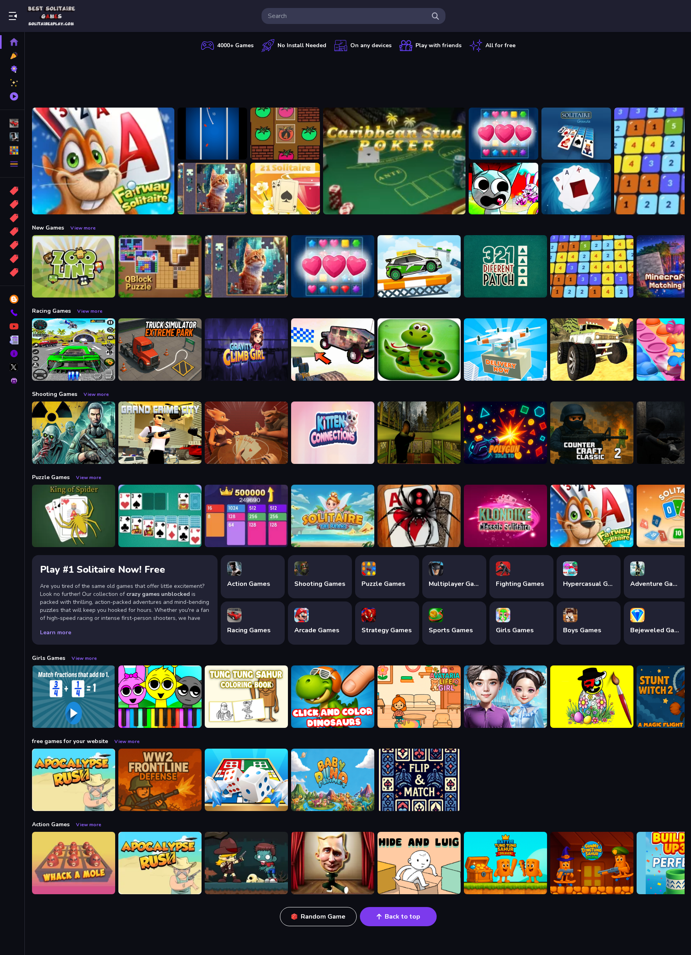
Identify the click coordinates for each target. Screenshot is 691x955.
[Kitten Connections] (332, 433)
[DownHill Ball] (212, 134)
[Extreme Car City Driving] (73, 349)
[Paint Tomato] (285, 134)
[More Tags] (12, 272)
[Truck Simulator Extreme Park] (160, 349)
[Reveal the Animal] (73, 696)
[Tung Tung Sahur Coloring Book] (246, 696)
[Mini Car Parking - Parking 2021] (419, 266)
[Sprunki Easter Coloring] (591, 696)
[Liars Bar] (246, 433)
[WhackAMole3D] (73, 863)
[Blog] (12, 299)
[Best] (12, 259)
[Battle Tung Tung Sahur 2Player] (505, 863)
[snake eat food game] (419, 349)
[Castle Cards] (419, 780)
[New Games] (12, 55)
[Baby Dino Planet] (332, 780)
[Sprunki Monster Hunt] (503, 189)
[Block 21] (591, 266)
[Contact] (12, 313)
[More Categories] (12, 164)
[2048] (12, 245)
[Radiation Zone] (73, 433)
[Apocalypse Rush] (73, 780)
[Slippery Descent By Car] (332, 349)
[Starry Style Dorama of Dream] (505, 696)
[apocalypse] (12, 231)
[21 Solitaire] (285, 189)
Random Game (323, 916)
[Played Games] (12, 96)
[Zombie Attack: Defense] (246, 863)
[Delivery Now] (505, 349)
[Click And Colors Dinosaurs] (332, 696)
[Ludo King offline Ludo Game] (246, 780)
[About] (12, 353)
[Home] (12, 42)
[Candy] (12, 191)
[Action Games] (12, 137)
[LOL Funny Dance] (332, 863)
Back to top (402, 916)
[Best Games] (12, 69)
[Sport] (12, 204)
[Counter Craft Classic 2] (591, 433)
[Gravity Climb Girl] (246, 349)
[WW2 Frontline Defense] (160, 780)
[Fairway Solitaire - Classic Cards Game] (103, 161)
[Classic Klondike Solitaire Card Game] (505, 516)
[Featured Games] (12, 83)
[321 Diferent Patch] (505, 266)
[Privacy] (12, 381)
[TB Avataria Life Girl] (419, 696)
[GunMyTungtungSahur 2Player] (591, 863)
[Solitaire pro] (160, 516)
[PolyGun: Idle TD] (505, 433)
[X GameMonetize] (12, 367)
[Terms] (12, 340)
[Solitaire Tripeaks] (332, 516)
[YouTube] (12, 326)
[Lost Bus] (419, 433)
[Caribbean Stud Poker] (394, 161)
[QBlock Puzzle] (160, 266)
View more (83, 228)
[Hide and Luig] (419, 863)
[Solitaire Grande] (576, 134)
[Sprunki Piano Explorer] (160, 696)
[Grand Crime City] (160, 433)
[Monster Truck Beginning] (591, 349)
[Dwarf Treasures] (503, 134)
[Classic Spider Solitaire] (419, 516)
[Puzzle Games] (12, 150)
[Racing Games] (12, 123)
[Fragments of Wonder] (212, 189)
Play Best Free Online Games (51, 16)
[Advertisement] (358, 78)
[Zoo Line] (73, 266)
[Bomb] (12, 218)
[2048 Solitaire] (246, 516)
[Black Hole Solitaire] (576, 189)
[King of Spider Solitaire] (73, 516)
